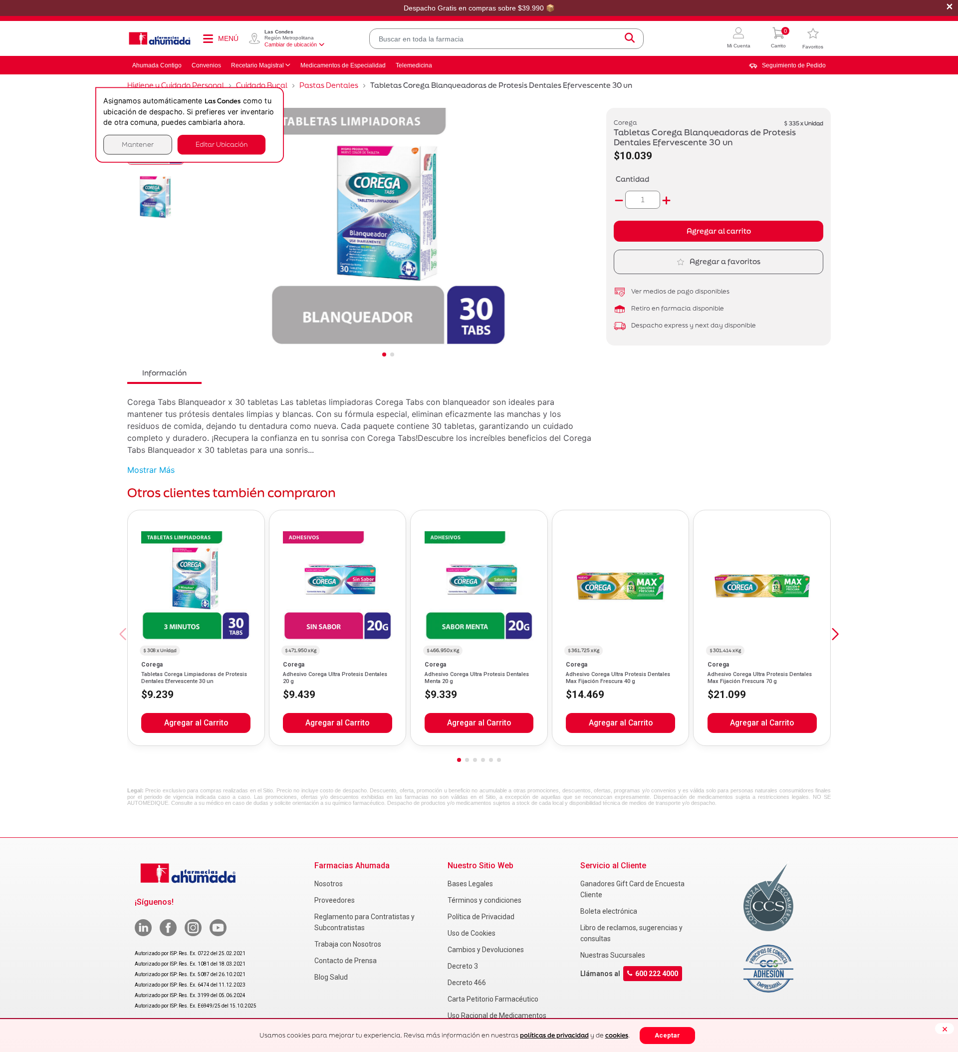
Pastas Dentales (328, 85)
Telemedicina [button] (414, 65)
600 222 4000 (656, 974)
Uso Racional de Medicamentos (497, 1016)
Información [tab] (164, 372)
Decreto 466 (467, 983)
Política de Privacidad (481, 917)
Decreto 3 (463, 966)
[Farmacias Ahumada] (159, 38)
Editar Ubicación (221, 144)
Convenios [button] (206, 65)
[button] (738, 38)
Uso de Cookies (471, 933)
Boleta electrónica (608, 911)
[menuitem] (787, 65)
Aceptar (667, 1035)
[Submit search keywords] (630, 38)
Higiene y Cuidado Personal (175, 85)
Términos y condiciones (484, 900)
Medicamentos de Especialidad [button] (343, 65)
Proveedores (334, 900)
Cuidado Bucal (261, 85)
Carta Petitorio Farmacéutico (493, 999)
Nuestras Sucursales (612, 955)
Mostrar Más (151, 470)
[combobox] (506, 38)
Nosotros (328, 884)
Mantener (138, 144)
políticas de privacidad (554, 1035)
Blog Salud (331, 977)
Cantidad (632, 179)
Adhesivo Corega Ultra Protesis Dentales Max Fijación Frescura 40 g (618, 678)
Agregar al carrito (719, 231)
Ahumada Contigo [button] (157, 65)
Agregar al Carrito (196, 722)
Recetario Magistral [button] (257, 65)
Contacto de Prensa (345, 961)
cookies (616, 1035)
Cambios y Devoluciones (486, 950)
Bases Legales (470, 884)
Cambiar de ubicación (290, 44)
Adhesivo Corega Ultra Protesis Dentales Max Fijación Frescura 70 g (760, 678)
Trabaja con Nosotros (347, 944)
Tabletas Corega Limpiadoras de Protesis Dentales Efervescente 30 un (194, 678)
